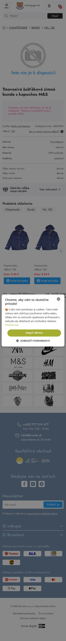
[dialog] (33, 320)
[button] (33, 340)
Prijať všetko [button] (34, 332)
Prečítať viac (12, 325)
